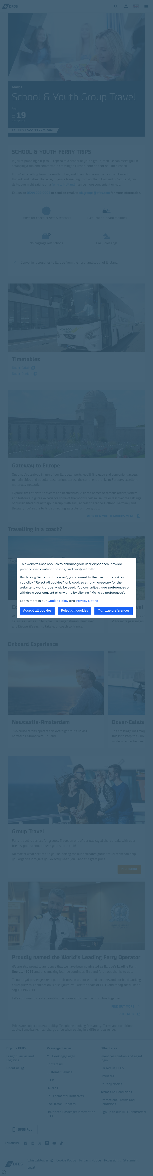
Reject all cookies (74, 610)
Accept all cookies (37, 610)
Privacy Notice (87, 601)
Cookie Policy (58, 601)
